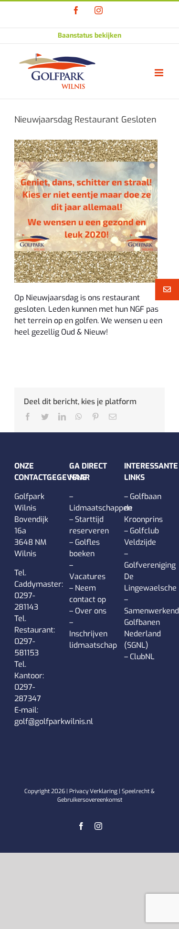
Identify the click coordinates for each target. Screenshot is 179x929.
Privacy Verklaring (93, 791)
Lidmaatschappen (100, 508)
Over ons (90, 611)
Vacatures (87, 577)
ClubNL (142, 657)
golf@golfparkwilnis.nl (53, 721)
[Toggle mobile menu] (160, 73)
